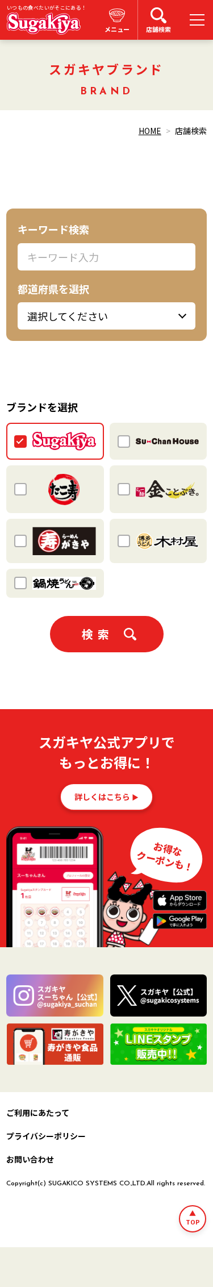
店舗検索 (158, 29)
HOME (150, 130)
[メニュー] (197, 20)
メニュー (117, 29)
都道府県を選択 (53, 288)
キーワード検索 (53, 229)
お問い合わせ (30, 1159)
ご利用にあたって (37, 1112)
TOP (193, 1221)
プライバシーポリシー (46, 1136)
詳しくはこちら (102, 796)
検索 (98, 634)
